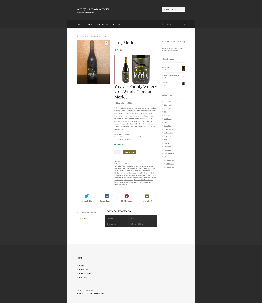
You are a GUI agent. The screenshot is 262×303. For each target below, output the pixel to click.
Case (165, 122)
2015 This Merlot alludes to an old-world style (134, 166)
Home (81, 36)
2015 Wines (94, 36)
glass (166, 139)
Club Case (167, 136)
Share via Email (147, 201)
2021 (165, 112)
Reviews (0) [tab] (81, 218)
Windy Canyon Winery (93, 9)
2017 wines (168, 101)
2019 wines (168, 108)
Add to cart (129, 152)
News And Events (103, 24)
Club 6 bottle (168, 133)
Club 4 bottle (168, 129)
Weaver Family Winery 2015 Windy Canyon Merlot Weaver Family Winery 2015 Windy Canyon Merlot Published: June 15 (134, 182)
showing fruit (118, 177)
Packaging (167, 146)
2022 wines (168, 115)
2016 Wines (170, 167)
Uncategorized (169, 153)
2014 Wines (170, 160)
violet (121, 180)
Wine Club (116, 24)
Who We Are (89, 24)
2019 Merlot (168, 105)
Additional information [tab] (88, 212)
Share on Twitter (86, 201)
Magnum (167, 143)
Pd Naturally (168, 150)
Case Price (167, 126)
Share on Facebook (106, 201)
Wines (79, 24)
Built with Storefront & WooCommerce (90, 293)
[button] (106, 43)
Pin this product (126, 201)
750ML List (167, 119)
